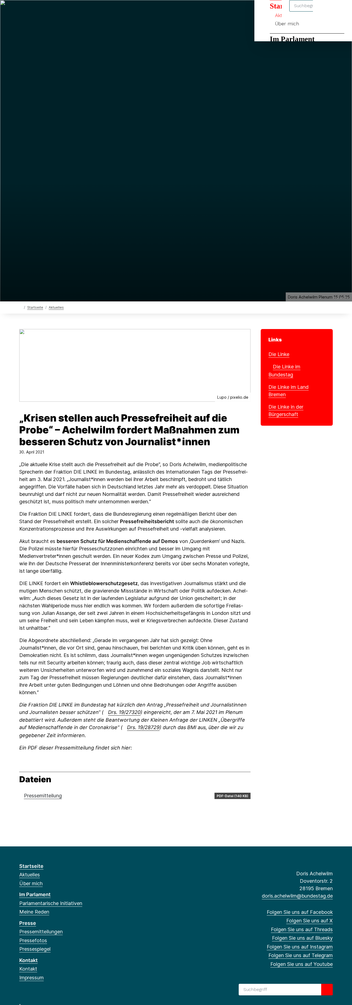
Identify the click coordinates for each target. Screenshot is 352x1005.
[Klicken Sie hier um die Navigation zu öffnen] (340, 11)
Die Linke (278, 354)
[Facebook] (22, 11)
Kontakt (28, 960)
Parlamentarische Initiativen (50, 903)
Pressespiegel (35, 949)
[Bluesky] (49, 11)
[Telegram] (67, 11)
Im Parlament (292, 39)
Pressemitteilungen (41, 932)
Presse (27, 923)
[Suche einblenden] (324, 11)
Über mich (287, 23)
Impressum (31, 977)
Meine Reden (34, 912)
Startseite (35, 307)
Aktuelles (56, 307)
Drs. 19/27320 (124, 712)
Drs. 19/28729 (143, 727)
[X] (31, 11)
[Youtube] (76, 11)
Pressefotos (33, 940)
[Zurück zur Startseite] (20, 307)
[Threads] (40, 11)
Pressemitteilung (43, 795)
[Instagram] (58, 11)
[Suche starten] (327, 989)
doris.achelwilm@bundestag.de (297, 896)
